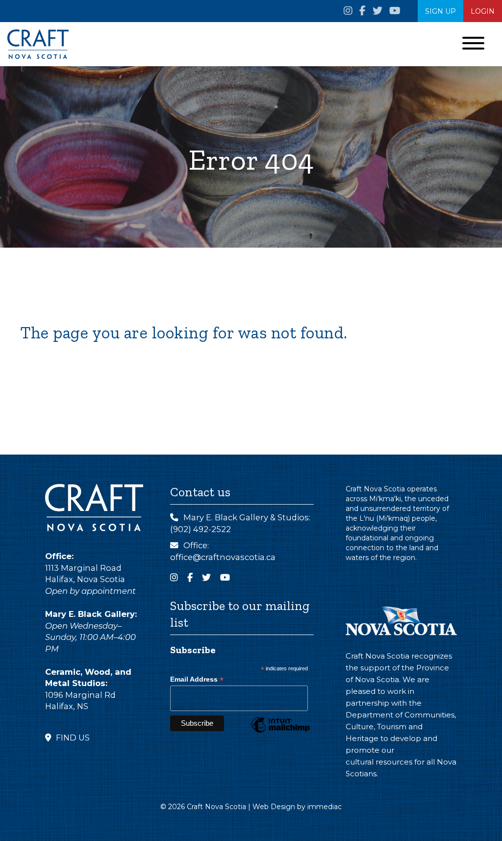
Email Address (197, 679)
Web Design (273, 806)
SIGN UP (440, 11)
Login (483, 11)
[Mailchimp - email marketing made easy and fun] (280, 732)
